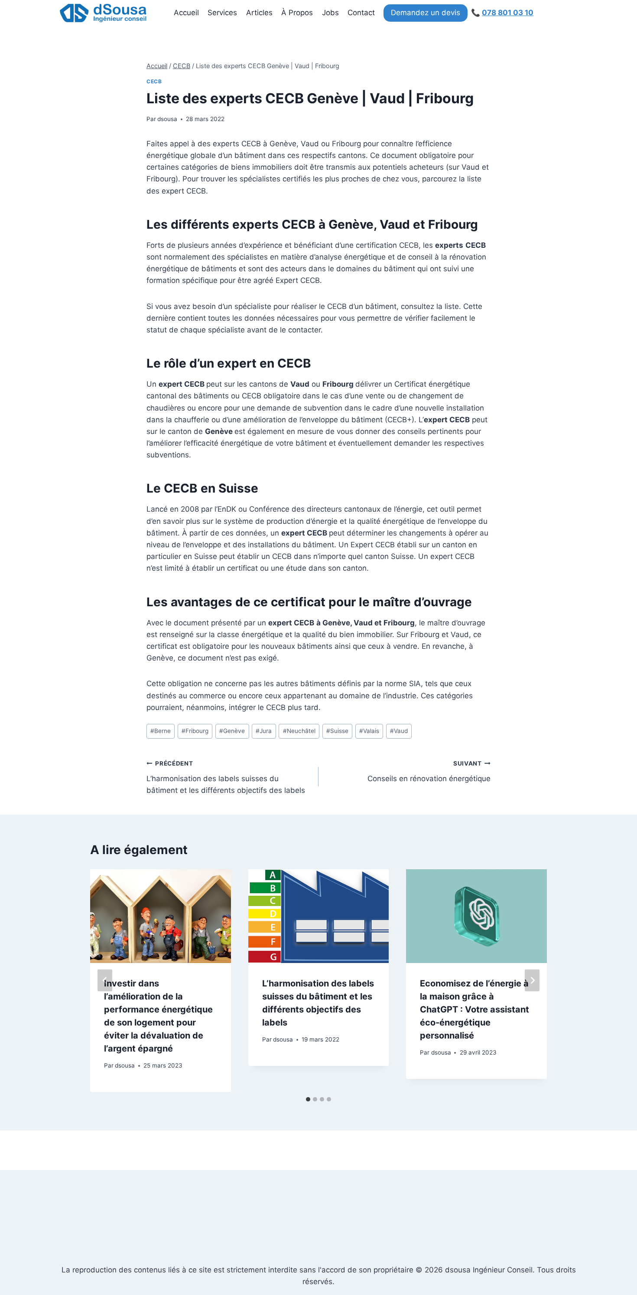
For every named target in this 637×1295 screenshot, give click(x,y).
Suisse (337, 730)
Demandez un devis (425, 12)
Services (222, 12)
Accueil (186, 12)
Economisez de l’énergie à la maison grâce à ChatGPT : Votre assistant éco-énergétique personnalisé (474, 1009)
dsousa (167, 118)
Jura (264, 730)
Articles (259, 12)
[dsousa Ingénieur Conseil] (103, 13)
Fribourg (195, 730)
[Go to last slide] (105, 981)
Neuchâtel (299, 730)
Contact (361, 12)
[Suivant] (532, 981)
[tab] (308, 1099)
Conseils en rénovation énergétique (429, 771)
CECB (154, 81)
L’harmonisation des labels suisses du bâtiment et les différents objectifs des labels (225, 777)
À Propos (297, 12)
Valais (369, 730)
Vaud (399, 730)
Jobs (330, 12)
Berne (160, 730)
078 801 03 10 (507, 12)
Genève (232, 730)
